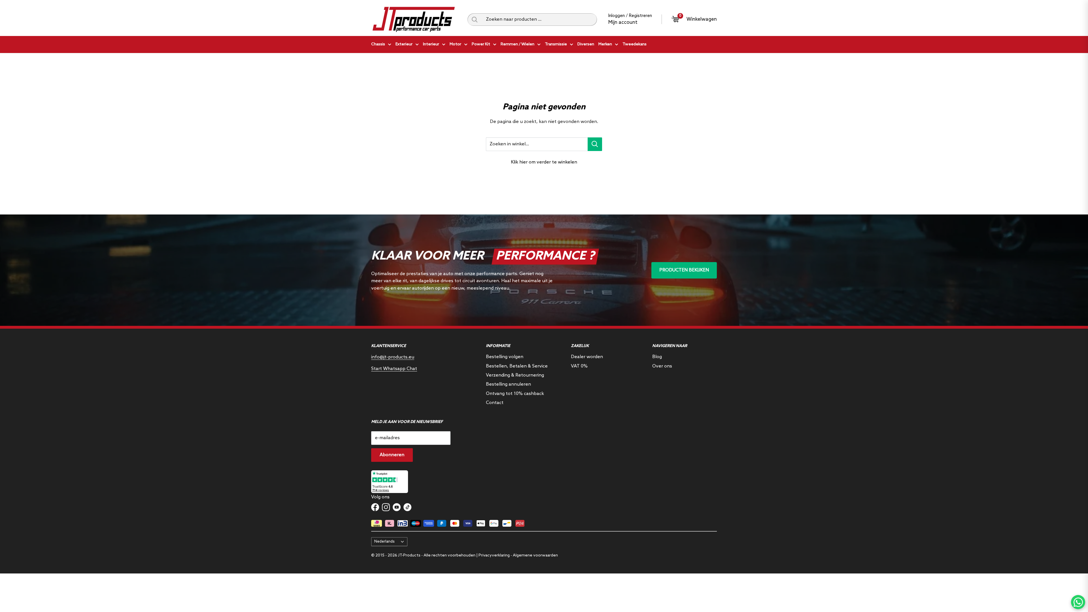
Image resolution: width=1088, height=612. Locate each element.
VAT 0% (579, 366)
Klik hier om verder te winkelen (544, 162)
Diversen (585, 44)
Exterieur (404, 44)
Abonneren (392, 455)
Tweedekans (634, 44)
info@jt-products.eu (392, 357)
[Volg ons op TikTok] (407, 507)
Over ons (662, 366)
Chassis (378, 44)
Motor (455, 44)
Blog (657, 357)
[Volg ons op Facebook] (375, 507)
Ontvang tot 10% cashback (515, 393)
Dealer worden (587, 357)
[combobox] (539, 19)
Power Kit (481, 44)
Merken (605, 44)
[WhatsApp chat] (1078, 602)
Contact (494, 402)
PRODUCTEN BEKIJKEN (684, 270)
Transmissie (556, 44)
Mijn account (623, 23)
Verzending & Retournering (515, 375)
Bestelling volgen (504, 357)
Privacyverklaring (494, 555)
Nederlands (384, 541)
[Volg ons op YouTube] (397, 507)
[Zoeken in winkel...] (595, 144)
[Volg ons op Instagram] (386, 507)
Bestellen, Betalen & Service (517, 366)
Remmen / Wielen (517, 44)
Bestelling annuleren (508, 384)
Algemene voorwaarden (535, 555)
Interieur (431, 44)
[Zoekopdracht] (475, 19)
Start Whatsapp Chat (394, 368)
